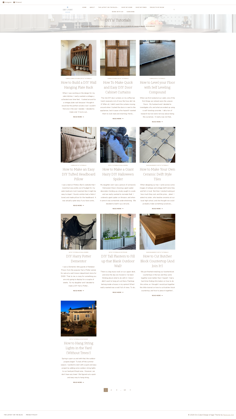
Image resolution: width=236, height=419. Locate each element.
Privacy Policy (31, 415)
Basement (153, 165)
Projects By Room (157, 7)
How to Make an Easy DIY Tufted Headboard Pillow (78, 174)
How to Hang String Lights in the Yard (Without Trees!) (78, 348)
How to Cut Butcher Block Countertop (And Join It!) (157, 261)
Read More (78, 117)
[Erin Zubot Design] (67, 9)
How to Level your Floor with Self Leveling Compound (157, 87)
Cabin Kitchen (75, 78)
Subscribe (131, 11)
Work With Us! (117, 11)
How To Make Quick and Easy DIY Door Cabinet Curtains (118, 87)
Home (84, 7)
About (92, 7)
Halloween (124, 165)
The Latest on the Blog (13, 415)
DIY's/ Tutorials (86, 78)
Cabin (67, 78)
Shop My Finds (141, 7)
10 (125, 390)
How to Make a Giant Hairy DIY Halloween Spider (118, 174)
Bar (147, 165)
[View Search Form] (174, 9)
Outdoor (124, 252)
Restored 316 (228, 415)
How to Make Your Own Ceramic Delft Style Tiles (157, 174)
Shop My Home (127, 7)
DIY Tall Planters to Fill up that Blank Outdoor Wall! (118, 261)
